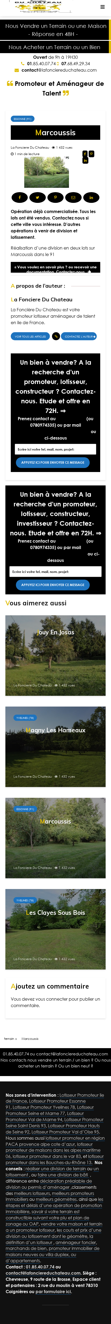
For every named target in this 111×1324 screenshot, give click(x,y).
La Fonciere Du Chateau (30, 147)
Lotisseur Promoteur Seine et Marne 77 (50, 1110)
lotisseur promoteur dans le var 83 (47, 1156)
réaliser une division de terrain (56, 1168)
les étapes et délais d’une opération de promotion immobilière (54, 1205)
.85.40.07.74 (41, 63)
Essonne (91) (23, 118)
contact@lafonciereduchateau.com (52, 431)
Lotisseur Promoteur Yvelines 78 (44, 1107)
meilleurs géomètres (56, 1199)
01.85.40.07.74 (71, 418)
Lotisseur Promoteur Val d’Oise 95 (65, 1132)
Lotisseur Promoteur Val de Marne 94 (45, 1116)
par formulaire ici (53, 1291)
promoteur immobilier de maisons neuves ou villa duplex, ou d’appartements (52, 1254)
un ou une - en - (55, 30)
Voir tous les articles (30, 336)
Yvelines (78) (25, 717)
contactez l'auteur (79, 336)
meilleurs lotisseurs (32, 1193)
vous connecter (52, 999)
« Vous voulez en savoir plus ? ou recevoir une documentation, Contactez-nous (56, 269)
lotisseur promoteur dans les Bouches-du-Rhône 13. (55, 1159)
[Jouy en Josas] (55, 655)
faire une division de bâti (63, 1174)
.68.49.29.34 (75, 63)
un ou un (54, 47)
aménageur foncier (76, 1242)
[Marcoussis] (55, 837)
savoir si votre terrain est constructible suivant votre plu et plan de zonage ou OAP (47, 1218)
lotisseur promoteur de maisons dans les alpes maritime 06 (53, 1150)
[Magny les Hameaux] (55, 746)
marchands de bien (26, 1248)
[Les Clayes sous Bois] (55, 929)
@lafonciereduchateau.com (59, 70)
